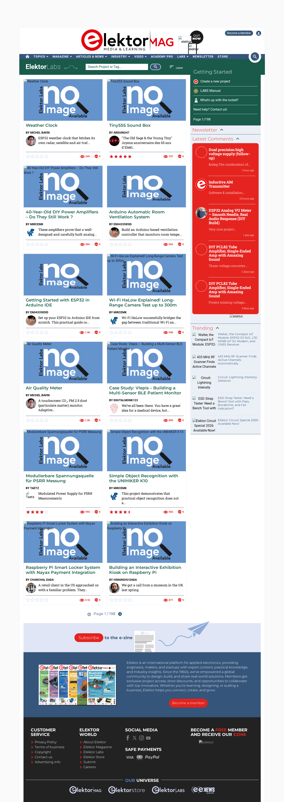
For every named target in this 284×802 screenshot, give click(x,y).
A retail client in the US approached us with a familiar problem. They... (68, 587)
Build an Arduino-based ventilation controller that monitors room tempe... (152, 231)
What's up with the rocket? (219, 100)
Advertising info (48, 762)
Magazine (61, 56)
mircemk (36, 224)
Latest (179, 67)
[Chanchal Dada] (31, 588)
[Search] (155, 67)
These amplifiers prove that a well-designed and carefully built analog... (67, 231)
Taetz (34, 488)
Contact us (43, 757)
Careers (89, 767)
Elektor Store (94, 757)
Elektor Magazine (97, 747)
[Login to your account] (258, 33)
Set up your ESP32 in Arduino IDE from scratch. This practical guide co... (69, 320)
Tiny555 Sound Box (130, 125)
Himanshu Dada (125, 579)
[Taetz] (31, 496)
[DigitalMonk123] (114, 408)
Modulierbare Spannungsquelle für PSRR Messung (60, 478)
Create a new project (215, 81)
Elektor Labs (93, 752)
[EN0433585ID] (114, 232)
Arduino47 (121, 132)
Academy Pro (162, 56)
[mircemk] (31, 232)
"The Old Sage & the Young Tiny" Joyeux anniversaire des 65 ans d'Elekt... (147, 143)
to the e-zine (106, 637)
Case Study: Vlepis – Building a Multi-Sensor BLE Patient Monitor (145, 390)
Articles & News (90, 56)
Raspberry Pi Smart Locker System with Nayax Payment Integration (63, 570)
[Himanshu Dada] (114, 588)
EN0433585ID (123, 224)
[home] (27, 56)
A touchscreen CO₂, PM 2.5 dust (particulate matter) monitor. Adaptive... (62, 405)
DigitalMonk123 (126, 400)
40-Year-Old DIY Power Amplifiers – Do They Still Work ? (62, 214)
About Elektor (94, 742)
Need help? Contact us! (210, 109)
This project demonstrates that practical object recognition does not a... (150, 498)
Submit (89, 762)
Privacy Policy (46, 742)
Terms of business (49, 747)
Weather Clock (42, 125)
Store (223, 56)
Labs (181, 56)
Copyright (43, 752)
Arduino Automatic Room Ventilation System (137, 214)
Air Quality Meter (44, 387)
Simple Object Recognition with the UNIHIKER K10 (143, 478)
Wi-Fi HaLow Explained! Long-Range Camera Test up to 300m (143, 303)
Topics (39, 56)
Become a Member (239, 33)
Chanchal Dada (42, 579)
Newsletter (203, 56)
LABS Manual (210, 91)
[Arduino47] (114, 141)
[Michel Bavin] (31, 141)
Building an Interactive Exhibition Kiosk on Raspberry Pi (145, 570)
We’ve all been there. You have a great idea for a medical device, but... (151, 407)
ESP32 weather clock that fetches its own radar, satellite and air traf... (66, 140)
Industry (119, 56)
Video (139, 56)
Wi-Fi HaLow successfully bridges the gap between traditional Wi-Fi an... (151, 320)
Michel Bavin (40, 132)
